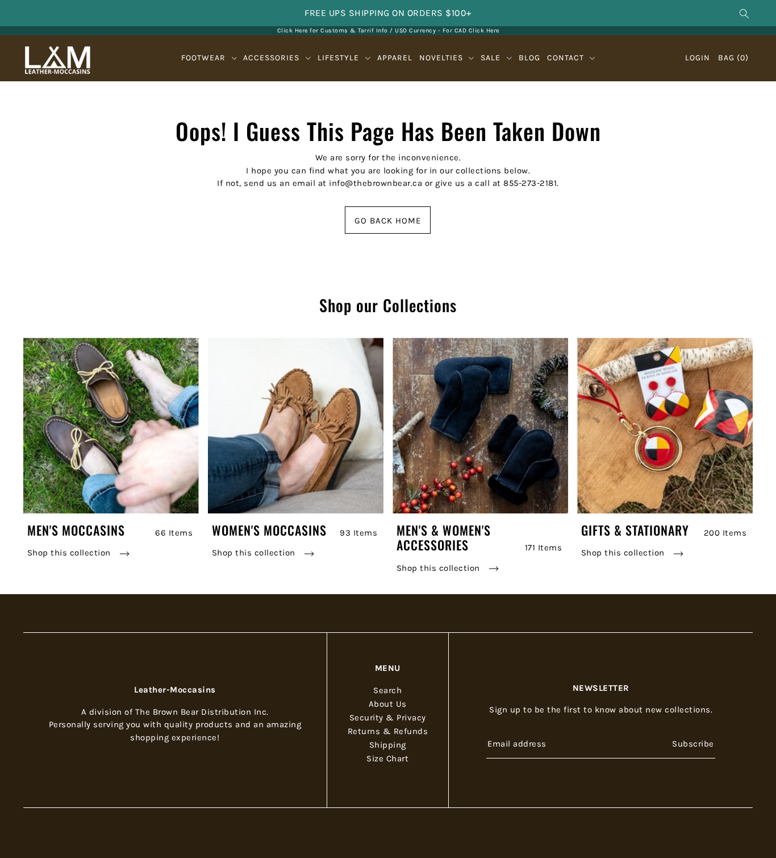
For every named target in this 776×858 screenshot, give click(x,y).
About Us (388, 704)
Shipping (387, 745)
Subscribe (693, 744)
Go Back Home (387, 220)
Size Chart (387, 758)
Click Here (484, 30)
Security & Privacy (387, 717)
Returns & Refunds (388, 731)
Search (387, 690)
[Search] (744, 13)
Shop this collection (70, 553)
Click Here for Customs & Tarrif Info (332, 30)
